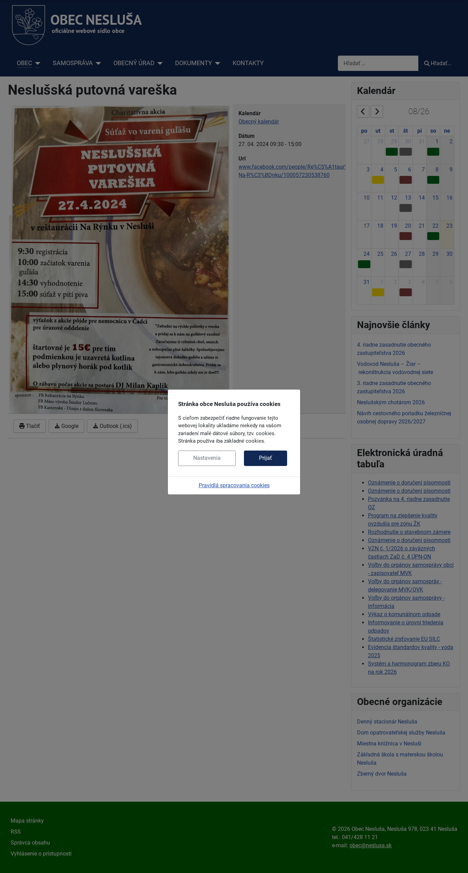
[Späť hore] (456, 860)
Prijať (265, 458)
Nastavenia (207, 458)
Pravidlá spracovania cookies (234, 485)
